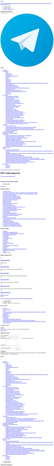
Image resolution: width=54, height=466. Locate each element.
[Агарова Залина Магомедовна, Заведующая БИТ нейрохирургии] (8, 176)
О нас (7, 72)
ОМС (4, 148)
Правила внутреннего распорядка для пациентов (17, 137)
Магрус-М (15, 354)
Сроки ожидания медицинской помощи (15, 142)
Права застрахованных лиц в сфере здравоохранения (18, 160)
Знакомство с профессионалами (10, 133)
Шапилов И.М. (5, 266)
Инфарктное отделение (11, 109)
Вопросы (8, 167)
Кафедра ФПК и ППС (11, 125)
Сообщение (3, 345)
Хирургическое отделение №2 (12, 101)
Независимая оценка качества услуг (14, 90)
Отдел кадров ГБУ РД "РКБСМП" (10, 245)
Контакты (8, 92)
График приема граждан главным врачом (15, 136)
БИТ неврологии (9, 108)
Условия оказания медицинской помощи (15, 155)
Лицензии (8, 79)
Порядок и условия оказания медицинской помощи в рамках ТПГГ (21, 141)
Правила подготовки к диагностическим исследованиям (18, 135)
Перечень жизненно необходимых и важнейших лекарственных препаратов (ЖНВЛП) (25, 159)
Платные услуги (7, 147)
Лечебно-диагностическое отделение (14, 111)
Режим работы (9, 74)
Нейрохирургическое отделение (13, 102)
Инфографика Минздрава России (13, 140)
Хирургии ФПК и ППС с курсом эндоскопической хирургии (19, 128)
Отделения (5, 95)
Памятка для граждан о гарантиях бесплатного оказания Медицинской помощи (24, 146)
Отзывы (7, 166)
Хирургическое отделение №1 (12, 99)
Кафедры (5, 124)
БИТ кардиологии (10, 98)
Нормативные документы (11, 85)
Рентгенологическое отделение (13, 116)
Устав (7, 78)
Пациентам (5, 134)
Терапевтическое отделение (12, 96)
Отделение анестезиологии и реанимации (15, 112)
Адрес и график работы (8, 9)
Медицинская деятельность (12, 76)
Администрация (6, 191)
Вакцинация (8, 80)
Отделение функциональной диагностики (15, 120)
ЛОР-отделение (9, 118)
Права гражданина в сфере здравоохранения (16, 143)
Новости (8, 77)
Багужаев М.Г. (5, 273)
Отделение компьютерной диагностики (15, 121)
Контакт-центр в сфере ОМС (12, 149)
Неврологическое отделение (12, 106)
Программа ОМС (7, 309)
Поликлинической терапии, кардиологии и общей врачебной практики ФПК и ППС (25, 129)
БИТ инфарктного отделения (12, 110)
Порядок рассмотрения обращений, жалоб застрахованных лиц (20, 161)
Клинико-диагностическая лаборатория (15, 115)
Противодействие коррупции (12, 86)
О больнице (5, 71)
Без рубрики (6, 235)
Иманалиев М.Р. (5, 260)
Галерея (5, 247)
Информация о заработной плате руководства (13, 233)
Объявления (6, 246)
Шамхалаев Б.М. (5, 292)
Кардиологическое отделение (12, 97)
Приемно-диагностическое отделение (14, 114)
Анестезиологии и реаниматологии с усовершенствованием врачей (21, 127)
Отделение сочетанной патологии (13, 105)
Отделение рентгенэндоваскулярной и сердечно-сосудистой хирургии (21, 122)
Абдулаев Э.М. (5, 279)
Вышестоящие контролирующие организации (16, 91)
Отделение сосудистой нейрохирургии (14, 103)
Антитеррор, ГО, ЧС (10, 89)
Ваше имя (3, 336)
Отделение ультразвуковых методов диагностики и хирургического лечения (20, 192)
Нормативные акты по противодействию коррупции (18, 87)
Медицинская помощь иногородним (14, 145)
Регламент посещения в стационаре (14, 139)
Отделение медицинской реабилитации (15, 117)
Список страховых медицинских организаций (16, 162)
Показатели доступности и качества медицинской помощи (19, 156)
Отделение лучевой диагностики (10, 222)
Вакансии (8, 81)
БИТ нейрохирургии (10, 104)
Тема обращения (4, 335)
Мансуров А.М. (5, 286)
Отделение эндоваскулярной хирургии (12, 224)
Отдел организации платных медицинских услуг (17, 123)
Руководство (8, 73)
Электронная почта (5, 338)
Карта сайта (8, 93)
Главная (5, 70)
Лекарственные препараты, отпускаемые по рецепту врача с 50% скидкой (22, 158)
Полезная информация (8, 131)
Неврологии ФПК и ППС (11, 130)
